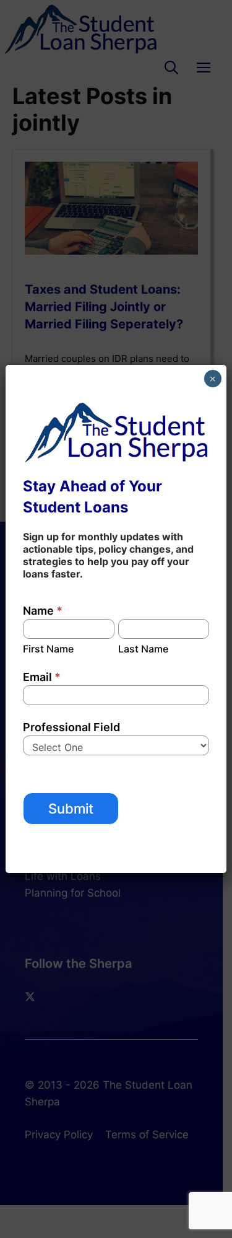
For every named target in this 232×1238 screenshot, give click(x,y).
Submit (70, 809)
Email (42, 676)
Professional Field (71, 727)
